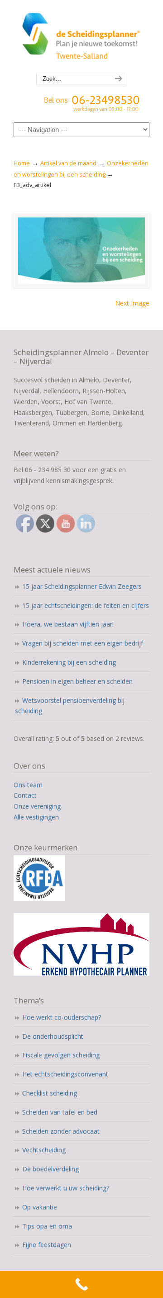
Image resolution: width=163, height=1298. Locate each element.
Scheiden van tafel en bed (59, 1112)
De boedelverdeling (50, 1169)
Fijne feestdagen (46, 1244)
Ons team (28, 784)
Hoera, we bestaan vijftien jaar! (68, 624)
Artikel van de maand (68, 163)
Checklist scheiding (49, 1093)
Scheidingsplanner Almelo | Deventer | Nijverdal (81, 37)
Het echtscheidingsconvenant (65, 1074)
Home (22, 163)
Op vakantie (39, 1207)
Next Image (132, 303)
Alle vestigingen (36, 817)
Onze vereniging (37, 806)
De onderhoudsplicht (52, 1036)
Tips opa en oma (47, 1226)
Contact (25, 795)
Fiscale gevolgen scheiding (61, 1055)
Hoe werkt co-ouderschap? (61, 1017)
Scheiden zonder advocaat (61, 1131)
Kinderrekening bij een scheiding (69, 662)
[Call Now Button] (81, 1284)
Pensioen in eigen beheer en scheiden (77, 681)
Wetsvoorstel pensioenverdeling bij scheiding (70, 706)
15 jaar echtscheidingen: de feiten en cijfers (85, 605)
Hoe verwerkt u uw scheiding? (65, 1188)
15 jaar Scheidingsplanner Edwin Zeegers (82, 586)
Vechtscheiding (44, 1149)
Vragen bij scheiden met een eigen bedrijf (82, 643)
